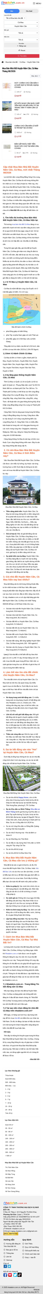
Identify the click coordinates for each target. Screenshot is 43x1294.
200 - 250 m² (9, 1145)
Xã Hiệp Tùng (10, 1174)
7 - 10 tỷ (8, 1103)
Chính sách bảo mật (31, 1254)
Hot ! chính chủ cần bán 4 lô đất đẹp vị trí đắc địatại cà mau (26, 85)
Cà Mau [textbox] (20, 22)
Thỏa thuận (9, 1075)
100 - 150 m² (9, 1138)
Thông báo (10, 1253)
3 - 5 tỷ (7, 1096)
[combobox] (15, 18)
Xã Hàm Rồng (10, 1171)
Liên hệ (8, 1257)
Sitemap (9, 1260)
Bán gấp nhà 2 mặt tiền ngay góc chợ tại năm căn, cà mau (26, 146)
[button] (34, 3)
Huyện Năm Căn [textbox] (21, 26)
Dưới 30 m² (9, 1125)
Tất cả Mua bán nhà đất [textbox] (14, 18)
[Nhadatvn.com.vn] (13, 4)
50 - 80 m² (9, 1132)
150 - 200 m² (9, 1142)
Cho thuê (29, 11)
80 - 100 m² (9, 1135)
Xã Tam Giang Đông (12, 1191)
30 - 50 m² (9, 1128)
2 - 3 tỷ (7, 1092)
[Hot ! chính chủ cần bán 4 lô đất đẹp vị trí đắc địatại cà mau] (7, 86)
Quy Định (26, 1240)
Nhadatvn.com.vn (11, 953)
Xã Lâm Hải (9, 1181)
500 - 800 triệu (10, 1082)
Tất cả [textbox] (20, 33)
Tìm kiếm (23, 56)
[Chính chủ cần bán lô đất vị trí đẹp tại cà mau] (7, 129)
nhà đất (17, 1018)
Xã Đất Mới (9, 1177)
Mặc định (34, 76)
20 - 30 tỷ (8, 1110)
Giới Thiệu (28, 1244)
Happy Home (23, 797)
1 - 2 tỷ (7, 1089)
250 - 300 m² (9, 1149)
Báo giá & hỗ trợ (12, 1250)
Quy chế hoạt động (31, 1247)
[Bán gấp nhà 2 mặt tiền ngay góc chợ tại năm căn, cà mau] (7, 147)
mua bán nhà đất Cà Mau (21, 224)
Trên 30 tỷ (8, 1113)
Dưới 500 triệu (10, 1079)
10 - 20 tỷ (8, 1106)
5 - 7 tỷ (7, 1099)
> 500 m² (8, 1156)
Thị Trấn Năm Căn (11, 1167)
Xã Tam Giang (10, 1188)
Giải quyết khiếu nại (31, 1250)
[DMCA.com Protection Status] (10, 1235)
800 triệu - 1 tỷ (10, 1086)
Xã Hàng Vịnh (10, 1184)
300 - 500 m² (9, 1152)
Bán (11, 11)
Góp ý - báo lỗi (29, 1257)
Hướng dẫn (9, 1240)
